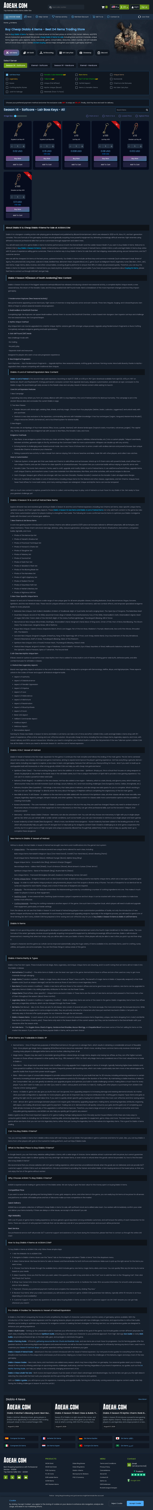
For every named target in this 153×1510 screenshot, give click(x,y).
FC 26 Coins (49, 1474)
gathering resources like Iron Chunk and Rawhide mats (57, 1341)
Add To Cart (17, 164)
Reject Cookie (117, 1503)
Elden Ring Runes (79, 1463)
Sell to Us (103, 1481)
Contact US (104, 1477)
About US (103, 1474)
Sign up (144, 7)
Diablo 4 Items (78, 1470)
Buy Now (17, 158)
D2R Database (105, 1484)
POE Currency (50, 1470)
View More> (142, 1399)
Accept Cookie (135, 1503)
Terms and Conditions (108, 1463)
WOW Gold (49, 1463)
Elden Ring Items (79, 1467)
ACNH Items (49, 1481)
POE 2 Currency (78, 1477)
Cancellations (105, 1470)
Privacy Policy (105, 1467)
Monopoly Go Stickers (80, 1474)
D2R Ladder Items (51, 1477)
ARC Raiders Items (52, 1484)
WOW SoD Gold (51, 1467)
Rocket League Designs (108, 1488)
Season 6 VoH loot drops (29, 1347)
